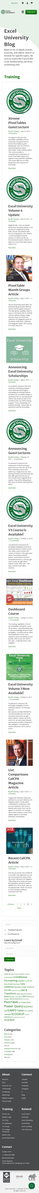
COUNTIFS (28, 981)
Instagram (25, 1089)
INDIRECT (12, 996)
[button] (9, 959)
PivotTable (11, 1002)
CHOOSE (27, 974)
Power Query (13, 1006)
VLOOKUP (17, 1014)
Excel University (10, 1189)
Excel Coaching (27, 1126)
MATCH (26, 996)
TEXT (25, 1011)
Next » (19, 908)
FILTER (7, 990)
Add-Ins (6, 1034)
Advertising (5, 1095)
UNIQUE (7, 1014)
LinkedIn (24, 1079)
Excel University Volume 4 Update (20, 210)
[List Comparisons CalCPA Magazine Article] (19, 752)
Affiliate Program (8, 1098)
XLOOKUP (9, 1019)
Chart (16, 974)
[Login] (26, 3)
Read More (12, 168)
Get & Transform (15, 991)
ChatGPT (21, 974)
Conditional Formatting (15, 978)
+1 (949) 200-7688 (8, 1155)
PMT (19, 1002)
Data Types (16, 984)
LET (17, 997)
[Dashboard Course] (19, 592)
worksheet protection (19, 1017)
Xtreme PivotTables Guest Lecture (18, 122)
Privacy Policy (6, 1101)
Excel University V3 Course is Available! (20, 530)
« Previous (10, 904)
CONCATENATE (8, 977)
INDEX (7, 996)
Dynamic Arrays (20, 987)
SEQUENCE (28, 1006)
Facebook (25, 1086)
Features (7, 1040)
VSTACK (27, 1014)
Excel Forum (26, 1114)
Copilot (21, 980)
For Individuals (7, 1123)
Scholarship (6, 1092)
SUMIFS (11, 1010)
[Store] (22, 3)
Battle (6, 974)
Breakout (11, 974)
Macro (20, 997)
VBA (5, 1057)
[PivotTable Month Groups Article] (19, 268)
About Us (5, 1079)
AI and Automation (8, 1138)
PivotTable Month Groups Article (19, 290)
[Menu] (22, 11)
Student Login (6, 1117)
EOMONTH (31, 987)
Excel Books (26, 1123)
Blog (23, 1095)
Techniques (8, 1051)
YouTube (25, 1082)
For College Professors (6, 1131)
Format (18, 990)
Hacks (18, 994)
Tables (20, 1010)
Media (24, 1098)
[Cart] (31, 3)
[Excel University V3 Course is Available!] (19, 508)
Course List (6, 1114)
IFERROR (29, 994)
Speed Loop (6, 1135)
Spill (5, 1011)
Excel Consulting (27, 1120)
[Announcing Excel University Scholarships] (19, 350)
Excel (6, 1037)
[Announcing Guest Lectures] (19, 431)
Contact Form (6, 1152)
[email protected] (8, 1158)
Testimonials (6, 1089)
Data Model (8, 984)
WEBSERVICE (8, 1017)
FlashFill (13, 990)
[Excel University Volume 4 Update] (19, 189)
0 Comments (14, 541)
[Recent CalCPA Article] (19, 841)
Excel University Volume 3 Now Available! (20, 688)
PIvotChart (26, 999)
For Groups (6, 1126)
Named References (15, 999)
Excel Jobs (25, 1117)
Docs (4, 1082)
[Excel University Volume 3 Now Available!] (19, 667)
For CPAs (5, 1120)
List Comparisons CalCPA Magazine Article (18, 778)
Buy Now (14, 3)
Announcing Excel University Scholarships (20, 371)
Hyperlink (24, 994)
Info (5, 1046)
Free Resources (27, 1129)
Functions (7, 1043)
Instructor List (6, 1086)
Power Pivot (25, 1002)
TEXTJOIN (30, 1011)
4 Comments (12, 133)
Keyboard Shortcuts (10, 1049)
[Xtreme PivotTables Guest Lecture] (19, 101)
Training (7, 1054)
